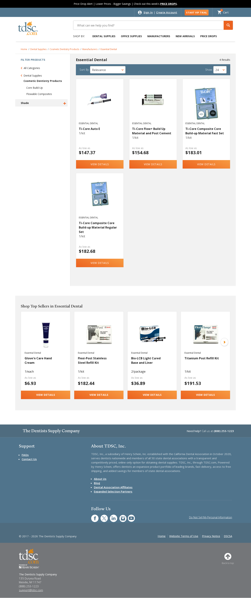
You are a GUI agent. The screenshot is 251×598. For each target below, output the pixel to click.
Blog (97, 483)
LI (111, 516)
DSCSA (228, 536)
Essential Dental (109, 49)
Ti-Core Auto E (89, 129)
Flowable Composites (39, 94)
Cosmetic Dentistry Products (64, 49)
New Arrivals (185, 36)
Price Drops (208, 36)
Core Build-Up (34, 87)
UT (129, 516)
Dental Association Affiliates (113, 487)
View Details (100, 164)
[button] (228, 25)
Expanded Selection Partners (113, 491)
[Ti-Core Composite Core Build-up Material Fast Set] (206, 103)
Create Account (166, 12)
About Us (100, 479)
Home (24, 49)
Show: (209, 69)
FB (92, 516)
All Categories (32, 68)
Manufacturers (158, 36)
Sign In (148, 12)
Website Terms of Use (183, 536)
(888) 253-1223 (224, 431)
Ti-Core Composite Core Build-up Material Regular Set (98, 227)
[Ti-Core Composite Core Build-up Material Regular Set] (99, 198)
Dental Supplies (103, 36)
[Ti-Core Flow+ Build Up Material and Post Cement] (153, 103)
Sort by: (84, 69)
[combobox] (108, 69)
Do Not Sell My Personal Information (210, 517)
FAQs (25, 455)
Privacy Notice (211, 536)
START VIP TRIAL (196, 12)
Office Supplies (131, 36)
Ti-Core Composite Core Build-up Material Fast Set (204, 131)
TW (102, 516)
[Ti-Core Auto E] (99, 103)
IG (120, 516)
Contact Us (29, 459)
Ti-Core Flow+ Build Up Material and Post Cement (151, 131)
